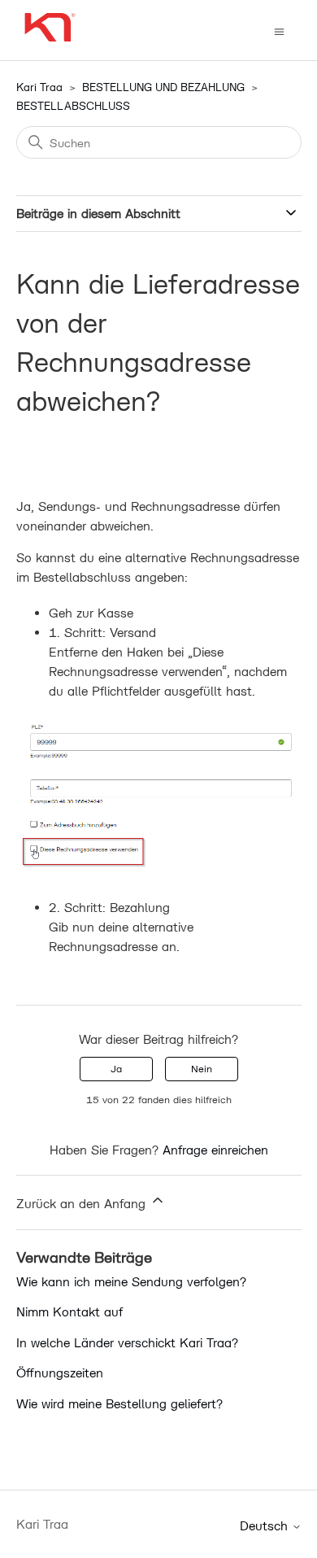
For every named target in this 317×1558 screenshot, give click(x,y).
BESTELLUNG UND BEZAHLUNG (163, 87)
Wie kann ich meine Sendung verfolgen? (131, 1281)
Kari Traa (39, 87)
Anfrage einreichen (215, 1149)
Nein (201, 1069)
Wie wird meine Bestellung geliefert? (119, 1403)
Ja (116, 1069)
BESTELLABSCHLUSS (73, 105)
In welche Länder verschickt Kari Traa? (127, 1342)
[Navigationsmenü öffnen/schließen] (279, 30)
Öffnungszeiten (59, 1372)
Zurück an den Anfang (83, 1203)
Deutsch (266, 1526)
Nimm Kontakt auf (69, 1311)
